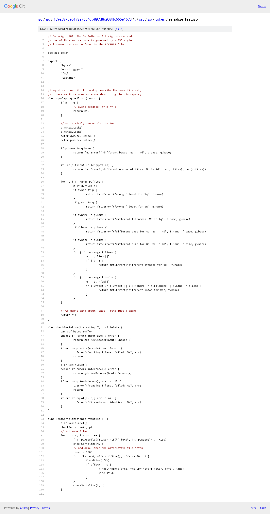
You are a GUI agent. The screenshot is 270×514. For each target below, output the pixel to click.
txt (253, 507)
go (40, 19)
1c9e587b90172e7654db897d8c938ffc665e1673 (93, 19)
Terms (46, 508)
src (141, 19)
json (263, 507)
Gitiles (24, 508)
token (160, 19)
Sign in (262, 6)
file (119, 29)
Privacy (34, 508)
